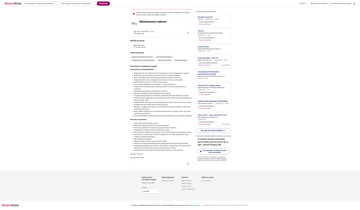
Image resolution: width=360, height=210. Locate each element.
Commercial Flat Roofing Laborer (209, 85)
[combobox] (40, 3)
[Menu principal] (354, 3)
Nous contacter (206, 181)
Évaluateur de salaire (148, 183)
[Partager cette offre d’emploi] (188, 32)
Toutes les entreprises (188, 189)
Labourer (201, 31)
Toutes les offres (187, 181)
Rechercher (103, 3)
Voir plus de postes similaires (212, 130)
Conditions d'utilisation (194, 205)
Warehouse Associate (205, 17)
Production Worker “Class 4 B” (208, 58)
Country (144, 187)
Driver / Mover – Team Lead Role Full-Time (212, 115)
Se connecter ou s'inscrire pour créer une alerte (214, 151)
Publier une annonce (320, 3)
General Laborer (203, 47)
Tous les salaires (187, 183)
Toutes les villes (186, 186)
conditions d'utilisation (203, 158)
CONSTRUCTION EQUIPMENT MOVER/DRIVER (213, 101)
